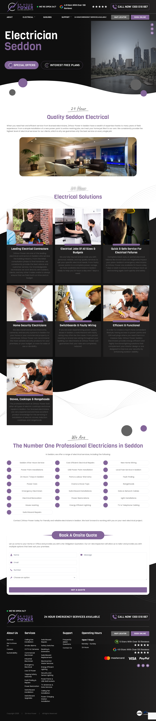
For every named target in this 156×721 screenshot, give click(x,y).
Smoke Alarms (30, 645)
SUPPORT (66, 17)
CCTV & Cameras (32, 649)
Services (10, 639)
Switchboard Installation (30, 691)
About (10, 17)
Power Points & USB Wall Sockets (48, 680)
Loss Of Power (30, 671)
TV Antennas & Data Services (47, 686)
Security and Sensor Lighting (47, 674)
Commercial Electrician (30, 654)
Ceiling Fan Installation (29, 640)
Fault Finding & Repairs (30, 681)
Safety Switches (47, 645)
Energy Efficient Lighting (47, 668)
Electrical (28, 17)
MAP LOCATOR (120, 17)
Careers (10, 649)
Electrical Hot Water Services (47, 662)
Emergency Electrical (29, 666)
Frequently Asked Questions (67, 641)
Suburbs (47, 17)
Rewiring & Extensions (45, 650)
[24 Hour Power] (143, 713)
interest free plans (65, 65)
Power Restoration (32, 686)
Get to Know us (12, 644)
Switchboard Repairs (46, 640)
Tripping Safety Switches (31, 675)
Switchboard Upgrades (30, 697)
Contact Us (67, 648)
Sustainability (12, 653)
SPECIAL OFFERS (24, 65)
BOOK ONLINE (140, 633)
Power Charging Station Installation (47, 699)
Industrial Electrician (29, 660)
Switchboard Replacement (46, 656)
